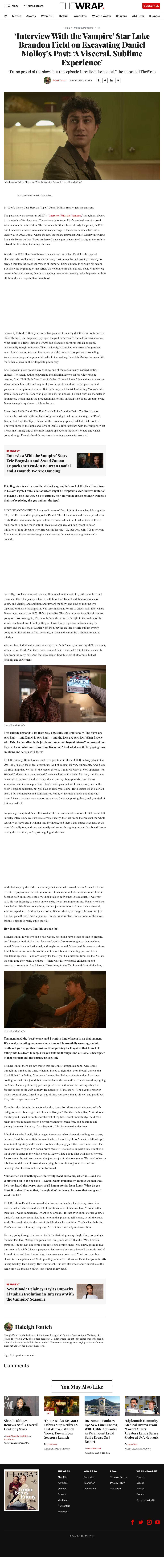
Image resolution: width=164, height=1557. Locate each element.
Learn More (90, 1488)
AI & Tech (138, 16)
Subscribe (151, 5)
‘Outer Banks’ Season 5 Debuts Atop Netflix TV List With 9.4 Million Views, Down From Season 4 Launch (61, 1428)
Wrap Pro (90, 1471)
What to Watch (101, 16)
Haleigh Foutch (59, 80)
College (140, 1482)
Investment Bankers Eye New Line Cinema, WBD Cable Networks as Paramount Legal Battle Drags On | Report (101, 1430)
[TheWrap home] (82, 6)
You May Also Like (82, 1386)
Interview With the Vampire (65, 215)
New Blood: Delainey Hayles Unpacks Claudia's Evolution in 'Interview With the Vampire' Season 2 (40, 1294)
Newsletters (35, 5)
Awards (31, 16)
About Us (62, 1477)
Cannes (140, 1477)
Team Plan (89, 1482)
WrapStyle (80, 16)
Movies (16, 16)
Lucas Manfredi (94, 1448)
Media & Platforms (83, 27)
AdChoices (115, 1488)
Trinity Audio (33, 195)
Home (67, 27)
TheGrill (63, 16)
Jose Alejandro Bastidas (17, 1436)
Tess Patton (9, 1439)
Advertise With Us (145, 1500)
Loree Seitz (52, 1444)
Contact (62, 1488)
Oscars (140, 1494)
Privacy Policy (117, 1482)
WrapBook (63, 1511)
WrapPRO (47, 16)
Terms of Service (119, 1477)
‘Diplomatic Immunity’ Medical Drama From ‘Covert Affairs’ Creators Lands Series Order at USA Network (142, 1428)
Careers (62, 1494)
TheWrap (64, 1471)
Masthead (63, 1500)
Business (154, 16)
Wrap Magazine (146, 1471)
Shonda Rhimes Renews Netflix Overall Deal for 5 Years (21, 1424)
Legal (114, 1471)
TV (5, 16)
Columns (121, 16)
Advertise (63, 1482)
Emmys (140, 1488)
